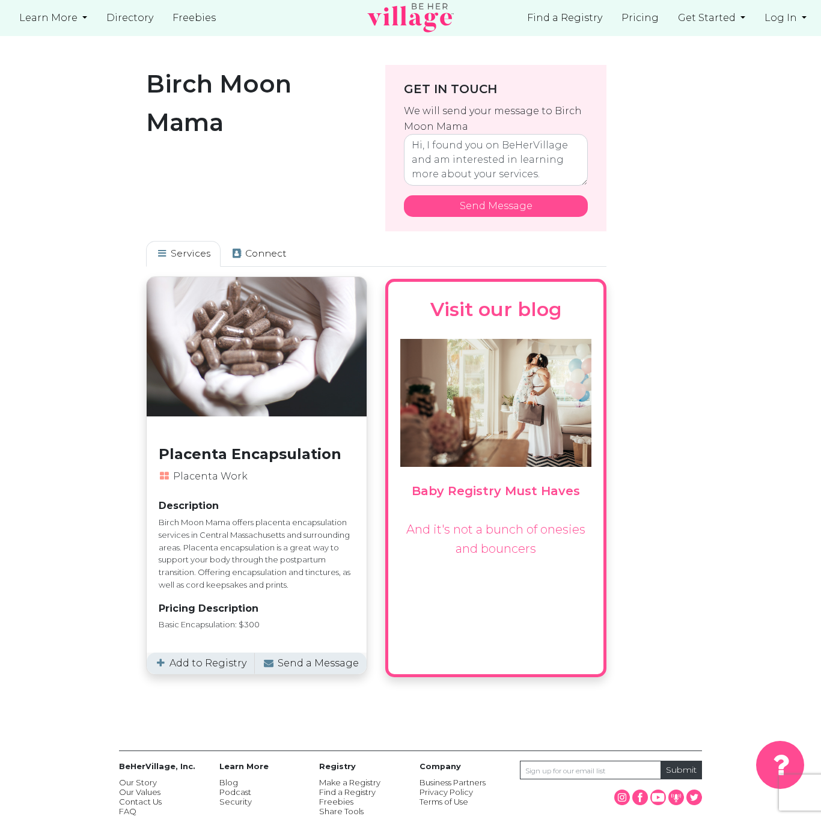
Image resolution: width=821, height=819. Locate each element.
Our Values (139, 792)
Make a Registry (349, 782)
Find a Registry (564, 17)
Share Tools (341, 811)
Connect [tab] (265, 253)
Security (235, 801)
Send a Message (317, 663)
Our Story (138, 782)
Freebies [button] (194, 17)
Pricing (640, 17)
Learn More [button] (49, 17)
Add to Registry (206, 663)
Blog (228, 782)
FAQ (127, 811)
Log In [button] (782, 17)
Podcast (235, 792)
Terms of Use (444, 801)
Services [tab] (189, 253)
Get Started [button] (708, 17)
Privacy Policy (446, 792)
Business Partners (453, 782)
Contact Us (140, 801)
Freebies (336, 801)
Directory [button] (129, 17)
